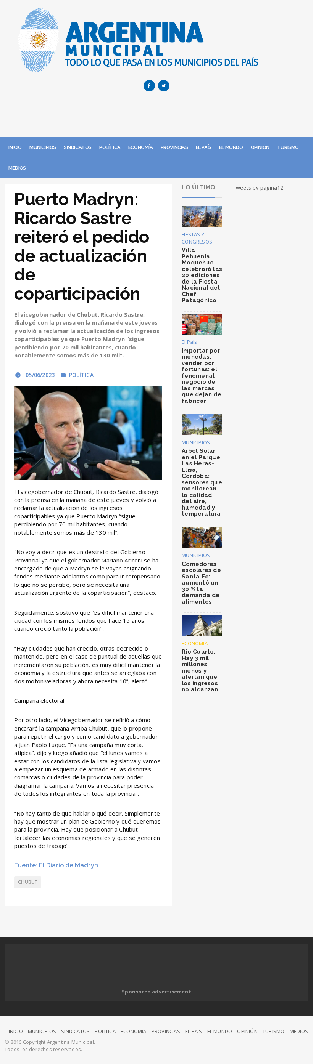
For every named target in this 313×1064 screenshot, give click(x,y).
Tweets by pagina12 (258, 187)
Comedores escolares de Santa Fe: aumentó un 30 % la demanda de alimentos (201, 583)
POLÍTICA (110, 147)
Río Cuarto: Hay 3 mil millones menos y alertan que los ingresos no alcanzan (200, 670)
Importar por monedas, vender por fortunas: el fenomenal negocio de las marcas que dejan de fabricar (201, 375)
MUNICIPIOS (42, 147)
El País (189, 341)
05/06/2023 (39, 374)
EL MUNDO (231, 147)
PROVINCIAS (174, 147)
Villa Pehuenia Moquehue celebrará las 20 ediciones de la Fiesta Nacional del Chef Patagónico (202, 275)
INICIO (15, 147)
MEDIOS (17, 168)
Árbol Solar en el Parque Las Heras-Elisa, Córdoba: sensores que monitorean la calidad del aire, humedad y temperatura (202, 482)
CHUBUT (27, 882)
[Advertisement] (156, 116)
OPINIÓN (260, 147)
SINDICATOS (78, 147)
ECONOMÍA (140, 147)
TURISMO (288, 147)
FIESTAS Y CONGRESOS (197, 238)
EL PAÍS (203, 147)
